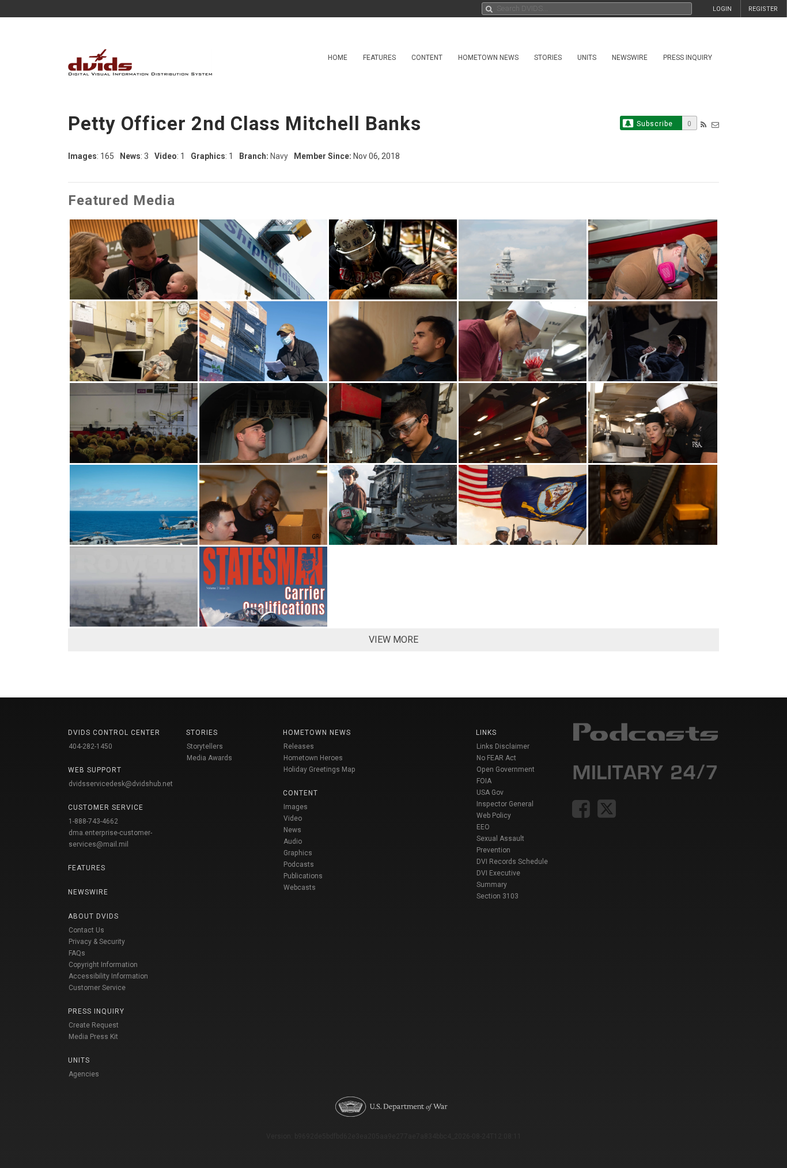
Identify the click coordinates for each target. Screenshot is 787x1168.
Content (426, 58)
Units (586, 58)
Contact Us (86, 930)
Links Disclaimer (502, 746)
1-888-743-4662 (93, 821)
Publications (303, 876)
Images (295, 807)
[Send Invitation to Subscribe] (715, 124)
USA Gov (490, 792)
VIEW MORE (393, 639)
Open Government (505, 769)
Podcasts (298, 864)
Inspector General (505, 804)
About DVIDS (93, 916)
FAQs (77, 953)
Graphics (297, 853)
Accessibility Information (108, 976)
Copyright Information (103, 965)
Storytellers (205, 746)
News (292, 830)
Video (292, 818)
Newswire (630, 58)
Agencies (84, 1074)
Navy (279, 156)
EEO (483, 827)
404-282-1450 (90, 746)
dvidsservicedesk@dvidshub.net (121, 784)
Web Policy (493, 815)
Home (337, 58)
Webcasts (299, 887)
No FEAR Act (496, 758)
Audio (292, 841)
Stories (548, 58)
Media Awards (209, 758)
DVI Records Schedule (512, 862)
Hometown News (488, 58)
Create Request (94, 1025)
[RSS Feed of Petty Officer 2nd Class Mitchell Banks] (703, 124)
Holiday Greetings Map (319, 769)
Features (379, 58)
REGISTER (763, 9)
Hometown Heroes (313, 758)
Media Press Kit (93, 1037)
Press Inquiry (687, 58)
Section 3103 (497, 896)
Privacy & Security (97, 942)
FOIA (483, 781)
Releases (298, 746)
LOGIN (722, 9)
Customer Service (97, 988)
